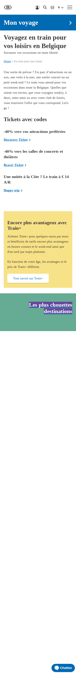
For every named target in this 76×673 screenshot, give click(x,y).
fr (59, 7)
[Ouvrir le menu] (69, 7)
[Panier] (52, 7)
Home (7, 61)
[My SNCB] (37, 7)
